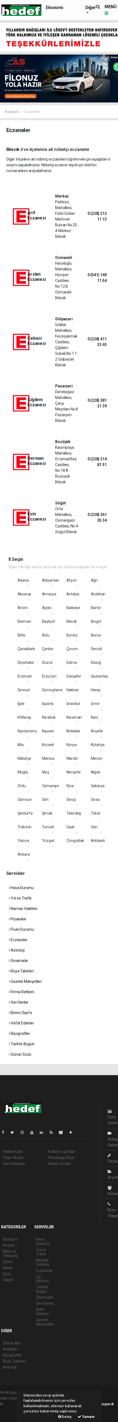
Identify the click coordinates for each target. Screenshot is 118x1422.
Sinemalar (44, 1297)
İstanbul (73, 703)
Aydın (47, 608)
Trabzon (25, 827)
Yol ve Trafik (20, 898)
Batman (24, 621)
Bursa (96, 635)
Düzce (47, 662)
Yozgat (48, 840)
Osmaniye (50, 786)
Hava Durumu (22, 888)
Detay (66, 1417)
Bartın (96, 608)
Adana (23, 580)
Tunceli (48, 827)
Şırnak (47, 813)
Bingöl (96, 621)
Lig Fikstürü (42, 1278)
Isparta (48, 703)
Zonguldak (75, 840)
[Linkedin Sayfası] (43, 1132)
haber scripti (10, 1409)
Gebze (8, 1280)
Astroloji (17, 950)
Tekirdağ (73, 813)
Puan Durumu (22, 929)
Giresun (24, 690)
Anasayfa (12, 112)
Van (94, 827)
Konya (71, 745)
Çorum (72, 649)
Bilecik (71, 621)
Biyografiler (20, 1033)
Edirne (71, 662)
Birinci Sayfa (21, 1012)
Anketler (10, 1349)
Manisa (48, 758)
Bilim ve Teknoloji (10, 1253)
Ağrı (94, 580)
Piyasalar (18, 919)
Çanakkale (26, 649)
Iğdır (21, 703)
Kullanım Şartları (61, 1151)
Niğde (95, 772)
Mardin (72, 758)
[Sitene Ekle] (73, 1132)
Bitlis (22, 635)
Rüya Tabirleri (21, 971)
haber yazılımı (15, 1404)
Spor (7, 1274)
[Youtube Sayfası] (34, 1132)
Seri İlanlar (19, 1002)
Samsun (25, 799)
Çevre (8, 1262)
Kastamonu (27, 731)
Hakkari (72, 690)
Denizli (96, 649)
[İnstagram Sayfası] (24, 1132)
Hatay (96, 690)
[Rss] (53, 1132)
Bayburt (48, 621)
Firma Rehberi (22, 992)
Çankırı (48, 649)
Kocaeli (48, 745)
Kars (94, 717)
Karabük (49, 717)
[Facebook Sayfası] (5, 1132)
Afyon (71, 580)
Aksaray (25, 594)
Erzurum (49, 676)
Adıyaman (50, 580)
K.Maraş (24, 717)
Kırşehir (97, 731)
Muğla (23, 772)
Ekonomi (54, 7)
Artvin (23, 608)
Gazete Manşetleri (26, 981)
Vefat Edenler (22, 1023)
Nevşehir (73, 772)
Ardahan (98, 594)
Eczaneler (18, 940)
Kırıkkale (73, 731)
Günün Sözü (20, 1054)
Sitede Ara (12, 1343)
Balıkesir (73, 608)
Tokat (95, 813)
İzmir (95, 703)
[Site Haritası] (63, 1132)
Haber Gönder (59, 1163)
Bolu (45, 635)
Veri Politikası (14, 1163)
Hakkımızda (13, 1151)
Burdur (72, 635)
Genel (7, 1268)
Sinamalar (19, 960)
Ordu (22, 786)
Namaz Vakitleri (23, 908)
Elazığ (96, 662)
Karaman (74, 717)
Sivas (95, 799)
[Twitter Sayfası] (14, 1132)
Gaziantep (99, 676)
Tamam (88, 1417)
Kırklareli (98, 840)
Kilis (21, 745)
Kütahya (98, 745)
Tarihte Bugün (22, 1044)
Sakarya (98, 786)
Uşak (70, 827)
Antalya (73, 594)
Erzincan (25, 676)
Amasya (49, 594)
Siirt (45, 799)
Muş (45, 772)
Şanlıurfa (25, 813)
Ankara (24, 854)
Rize (70, 786)
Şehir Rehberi (42, 1311)
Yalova (23, 840)
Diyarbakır (26, 662)
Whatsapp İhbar (61, 1157)
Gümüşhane (52, 690)
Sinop (71, 799)
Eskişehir (73, 676)
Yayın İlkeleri (13, 1157)
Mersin (96, 758)
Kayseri (48, 731)
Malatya (24, 758)
